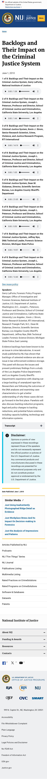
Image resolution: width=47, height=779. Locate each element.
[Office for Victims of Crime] (23, 700)
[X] (13, 664)
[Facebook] (5, 664)
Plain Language (8, 730)
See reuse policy (10, 284)
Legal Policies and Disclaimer (14, 742)
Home (4, 31)
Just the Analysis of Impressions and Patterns (21, 532)
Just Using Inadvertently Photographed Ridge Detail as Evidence (20, 508)
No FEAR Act (7, 749)
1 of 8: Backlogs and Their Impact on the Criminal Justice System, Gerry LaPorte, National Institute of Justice (22, 82)
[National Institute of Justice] (37, 690)
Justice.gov (7, 768)
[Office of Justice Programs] (7, 18)
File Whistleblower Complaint (14, 723)
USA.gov (5, 761)
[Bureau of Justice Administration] (9, 690)
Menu (41, 18)
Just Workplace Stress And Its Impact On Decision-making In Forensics (20, 521)
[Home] (25, 18)
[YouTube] (22, 664)
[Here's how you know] (23, 4)
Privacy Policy (8, 736)
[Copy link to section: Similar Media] (22, 500)
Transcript (10, 425)
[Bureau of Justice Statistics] (23, 691)
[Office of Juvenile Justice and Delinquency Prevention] (9, 700)
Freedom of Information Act (14, 755)
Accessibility (7, 717)
